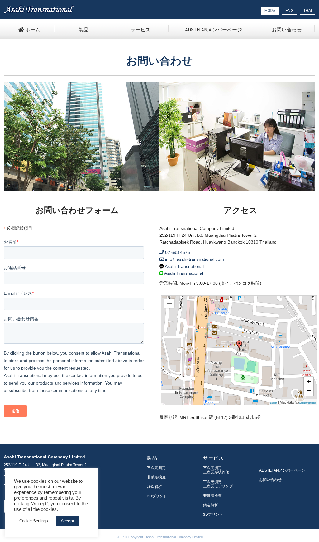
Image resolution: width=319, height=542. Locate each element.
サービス (140, 30)
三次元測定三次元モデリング (218, 484)
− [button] (309, 391)
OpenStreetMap (307, 402)
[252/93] (239, 345)
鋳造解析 (154, 487)
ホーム (32, 30)
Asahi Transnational (184, 266)
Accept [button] (67, 520)
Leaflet (273, 402)
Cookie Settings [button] (33, 521)
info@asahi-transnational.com (194, 259)
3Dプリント (157, 496)
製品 (83, 30)
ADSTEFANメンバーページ (213, 30)
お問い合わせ (287, 30)
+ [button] (309, 381)
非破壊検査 (156, 477)
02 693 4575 (177, 252)
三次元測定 (156, 468)
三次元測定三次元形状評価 (216, 470)
